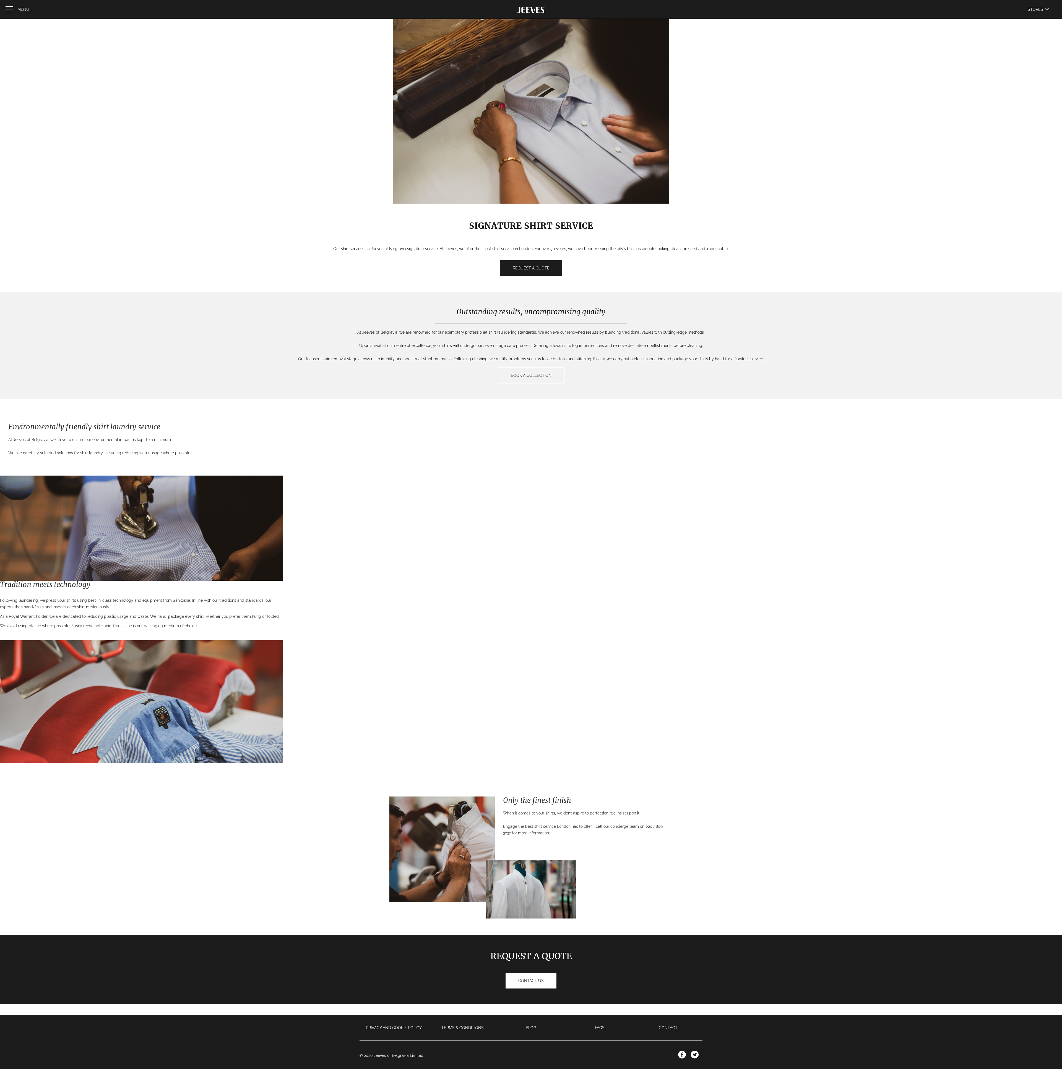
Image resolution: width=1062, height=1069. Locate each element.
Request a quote (531, 268)
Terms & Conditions (462, 1028)
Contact (668, 1028)
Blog (531, 1028)
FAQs (600, 1028)
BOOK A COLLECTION (531, 375)
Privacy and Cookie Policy (394, 1028)
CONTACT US (531, 981)
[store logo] (531, 9)
